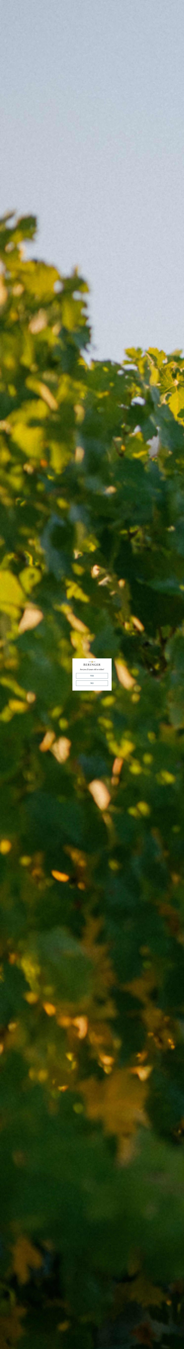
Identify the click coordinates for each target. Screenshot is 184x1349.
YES (92, 675)
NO (92, 683)
